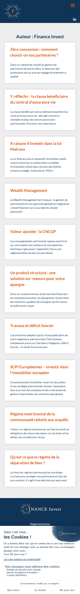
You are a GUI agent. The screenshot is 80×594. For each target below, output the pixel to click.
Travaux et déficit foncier (32, 325)
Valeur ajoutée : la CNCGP (33, 231)
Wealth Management (28, 190)
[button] (72, 5)
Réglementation (40, 524)
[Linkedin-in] (74, 19)
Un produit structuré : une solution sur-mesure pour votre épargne (37, 278)
